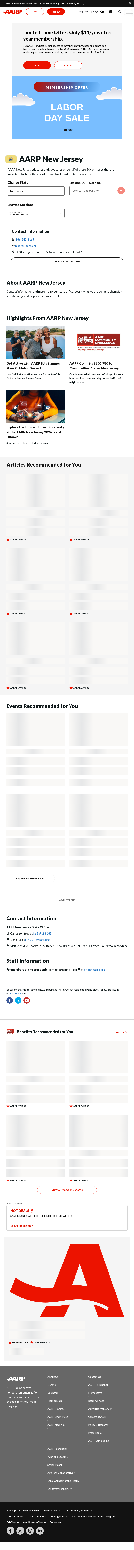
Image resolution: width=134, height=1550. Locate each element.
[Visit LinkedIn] (40, 1531)
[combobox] (97, 190)
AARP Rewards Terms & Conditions (26, 1516)
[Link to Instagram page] (30, 1531)
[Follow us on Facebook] (9, 1000)
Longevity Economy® (59, 1488)
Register (83, 11)
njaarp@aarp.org (25, 245)
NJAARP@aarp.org (37, 939)
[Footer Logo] (24, 1378)
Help (110, 11)
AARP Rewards (56, 1408)
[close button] (118, 27)
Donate (51, 1384)
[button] (119, 11)
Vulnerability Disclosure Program (96, 1516)
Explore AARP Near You (85, 183)
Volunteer (52, 1392)
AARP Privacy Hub (29, 1510)
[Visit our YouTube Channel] (26, 1000)
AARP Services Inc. (98, 1440)
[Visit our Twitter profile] (18, 1000)
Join (37, 65)
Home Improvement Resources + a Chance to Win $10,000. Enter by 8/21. (43, 3)
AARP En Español (98, 1384)
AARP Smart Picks (57, 1416)
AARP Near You (56, 1424)
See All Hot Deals (20, 1225)
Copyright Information (62, 1516)
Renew (68, 65)
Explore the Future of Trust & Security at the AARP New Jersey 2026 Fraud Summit (35, 432)
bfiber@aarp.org (94, 969)
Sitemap (11, 1510)
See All (120, 1032)
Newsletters (95, 1392)
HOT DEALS (19, 1211)
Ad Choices (13, 1522)
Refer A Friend (96, 1400)
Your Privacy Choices (34, 1522)
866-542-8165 (24, 239)
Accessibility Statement (79, 1510)
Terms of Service (53, 1510)
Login (96, 11)
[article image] (35, 358)
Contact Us (94, 1376)
